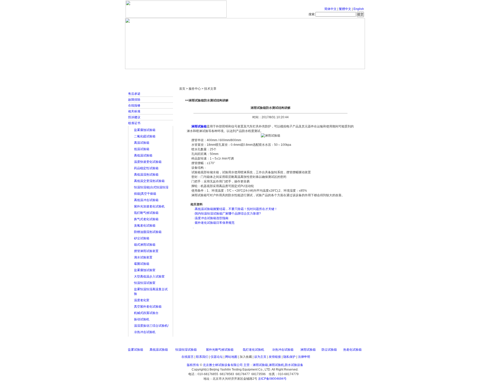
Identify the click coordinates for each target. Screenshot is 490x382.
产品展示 (226, 74)
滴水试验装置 (143, 257)
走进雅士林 (170, 74)
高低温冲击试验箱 (146, 200)
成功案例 (254, 74)
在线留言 (187, 357)
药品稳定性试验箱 (146, 168)
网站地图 (231, 357)
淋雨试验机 (276, 365)
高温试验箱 (141, 142)
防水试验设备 (294, 365)
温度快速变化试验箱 (148, 162)
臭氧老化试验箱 (144, 225)
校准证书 (134, 123)
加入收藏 (246, 357)
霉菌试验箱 (141, 264)
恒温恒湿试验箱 (186, 349)
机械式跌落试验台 (146, 313)
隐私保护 (289, 357)
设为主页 (260, 357)
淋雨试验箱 (199, 126)
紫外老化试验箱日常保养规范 (215, 223)
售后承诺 (134, 94)
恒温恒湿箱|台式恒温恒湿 (151, 187)
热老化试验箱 (352, 349)
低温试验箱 (141, 149)
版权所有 (193, 365)
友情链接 (275, 357)
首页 (141, 74)
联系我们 (202, 357)
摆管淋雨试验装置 (146, 251)
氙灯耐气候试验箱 (146, 213)
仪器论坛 (217, 357)
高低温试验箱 (143, 155)
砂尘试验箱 (141, 238)
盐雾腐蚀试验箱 (144, 130)
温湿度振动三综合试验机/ (151, 325)
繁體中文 (345, 9)
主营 (246, 365)
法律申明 (304, 357)
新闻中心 (198, 74)
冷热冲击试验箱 (282, 349)
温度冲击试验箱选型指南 (211, 218)
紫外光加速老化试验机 (149, 206)
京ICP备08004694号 (272, 378)
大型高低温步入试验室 (149, 276)
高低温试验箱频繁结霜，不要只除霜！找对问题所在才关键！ (236, 209)
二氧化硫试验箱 (144, 136)
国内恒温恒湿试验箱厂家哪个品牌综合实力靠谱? (228, 213)
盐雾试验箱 (135, 349)
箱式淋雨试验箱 (144, 244)
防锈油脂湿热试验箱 (148, 232)
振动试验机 (141, 319)
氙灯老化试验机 (253, 349)
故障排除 (134, 99)
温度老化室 (141, 300)
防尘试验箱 (329, 349)
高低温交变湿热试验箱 (149, 181)
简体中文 (330, 9)
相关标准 (134, 111)
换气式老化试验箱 (146, 219)
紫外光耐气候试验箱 (220, 349)
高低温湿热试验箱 (146, 174)
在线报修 (134, 105)
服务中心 (310, 74)
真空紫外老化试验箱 (148, 306)
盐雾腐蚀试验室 (144, 270)
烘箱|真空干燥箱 (145, 193)
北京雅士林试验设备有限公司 (223, 365)
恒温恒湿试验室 (144, 283)
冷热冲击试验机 (144, 332)
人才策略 (282, 74)
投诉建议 (134, 117)
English (358, 9)
